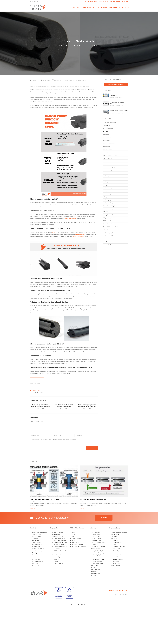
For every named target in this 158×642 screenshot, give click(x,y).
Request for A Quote (91, 1)
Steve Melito (35, 80)
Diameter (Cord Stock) (119, 546)
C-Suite (105, 134)
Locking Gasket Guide (93, 45)
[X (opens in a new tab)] (30, 1)
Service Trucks (97, 538)
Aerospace (105, 125)
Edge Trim (105, 146)
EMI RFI (105, 152)
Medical (105, 182)
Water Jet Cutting (58, 563)
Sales (104, 212)
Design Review (56, 534)
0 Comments (82, 80)
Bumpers (105, 131)
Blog (106, 1)
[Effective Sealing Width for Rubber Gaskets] (106, 112)
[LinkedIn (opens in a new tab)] (35, 1)
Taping (56, 561)
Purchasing (106, 200)
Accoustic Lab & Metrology (79, 546)
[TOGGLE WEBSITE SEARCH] (128, 7)
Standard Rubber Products (109, 227)
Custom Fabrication (57, 555)
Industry (105, 173)
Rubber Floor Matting (108, 206)
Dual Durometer (36, 542)
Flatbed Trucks (97, 540)
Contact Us (123, 590)
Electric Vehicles (107, 149)
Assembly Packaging (77, 544)
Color (114, 544)
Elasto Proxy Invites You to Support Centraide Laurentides (40, 405)
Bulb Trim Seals (107, 128)
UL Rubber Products (57, 532)
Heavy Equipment (107, 167)
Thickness (116, 561)
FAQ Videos (114, 536)
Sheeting (34, 553)
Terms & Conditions (82, 604)
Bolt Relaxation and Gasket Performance (44, 499)
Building (93, 575)
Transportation (95, 532)
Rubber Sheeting (107, 209)
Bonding (56, 559)
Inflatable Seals (36, 559)
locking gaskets (36, 383)
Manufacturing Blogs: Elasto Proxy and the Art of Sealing (87, 405)
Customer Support (107, 137)
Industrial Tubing (107, 170)
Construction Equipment (100, 553)
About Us (124, 1)
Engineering (57, 80)
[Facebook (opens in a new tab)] (32, 1)
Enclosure (94, 571)
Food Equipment (107, 164)
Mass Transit (96, 534)
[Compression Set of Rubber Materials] (106, 103)
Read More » (33, 508)
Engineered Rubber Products (110, 155)
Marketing (105, 179)
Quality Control (107, 203)
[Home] (59, 45)
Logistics (74, 534)
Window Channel (36, 546)
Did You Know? (115, 534)
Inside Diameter (117, 555)
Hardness (115, 553)
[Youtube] (126, 595)
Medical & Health (96, 569)
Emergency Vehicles (98, 559)
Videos (104, 230)
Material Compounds (119, 557)
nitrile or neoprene (79, 234)
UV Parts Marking (76, 538)
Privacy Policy (74, 604)
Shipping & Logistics (108, 218)
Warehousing (75, 542)
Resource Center (114, 1)
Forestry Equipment (98, 555)
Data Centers (106, 140)
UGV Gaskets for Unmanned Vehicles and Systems (64, 405)
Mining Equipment (98, 557)
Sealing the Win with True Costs (110, 215)
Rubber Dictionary (116, 565)
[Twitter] (116, 595)
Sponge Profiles (107, 224)
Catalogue (101, 1)
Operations (106, 194)
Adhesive (115, 540)
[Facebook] (118, 595)
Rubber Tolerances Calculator (119, 532)
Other (104, 197)
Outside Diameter (118, 559)
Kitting (73, 540)
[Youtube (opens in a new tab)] (37, 1)
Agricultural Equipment (99, 551)
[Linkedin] (123, 595)
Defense (93, 567)
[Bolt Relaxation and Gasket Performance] (106, 95)
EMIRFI (34, 557)
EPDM (53, 232)
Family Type (116, 551)
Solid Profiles (106, 221)
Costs (73, 532)
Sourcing (74, 536)
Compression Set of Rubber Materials (93, 499)
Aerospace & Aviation (99, 546)
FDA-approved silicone (79, 236)
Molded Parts (106, 188)
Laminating (57, 557)
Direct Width (116, 549)
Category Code (117, 542)
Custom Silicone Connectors (39, 532)
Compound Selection (57, 536)
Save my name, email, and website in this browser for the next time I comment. (54, 439)
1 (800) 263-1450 (112, 590)
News (104, 191)
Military (105, 185)
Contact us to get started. (37, 377)
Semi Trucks (96, 536)
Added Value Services (108, 122)
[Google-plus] (121, 595)
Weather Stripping (107, 233)
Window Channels (69, 80)
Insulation (105, 176)
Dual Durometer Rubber (109, 143)
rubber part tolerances (70, 218)
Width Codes (116, 563)
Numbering (114, 538)
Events (104, 161)
